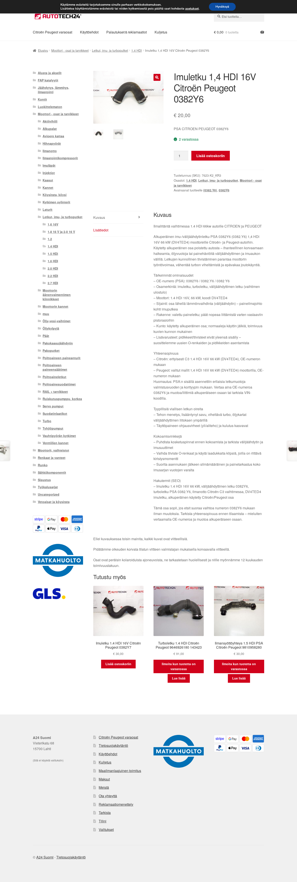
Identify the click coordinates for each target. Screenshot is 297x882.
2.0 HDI (53, 268)
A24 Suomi (44, 857)
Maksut (104, 779)
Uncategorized (48, 494)
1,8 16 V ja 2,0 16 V (61, 231)
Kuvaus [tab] (99, 217)
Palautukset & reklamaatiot (126, 32)
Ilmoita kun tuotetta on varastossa (179, 666)
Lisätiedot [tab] (100, 230)
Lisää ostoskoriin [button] (118, 664)
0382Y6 (224, 190)
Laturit (47, 209)
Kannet (48, 187)
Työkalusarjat (48, 487)
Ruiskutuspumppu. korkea (62, 399)
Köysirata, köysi (55, 195)
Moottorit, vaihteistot (53, 450)
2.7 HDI (53, 283)
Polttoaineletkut (54, 377)
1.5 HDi (53, 253)
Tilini (102, 821)
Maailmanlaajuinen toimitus (120, 770)
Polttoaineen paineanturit (61, 358)
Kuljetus (161, 32)
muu (46, 314)
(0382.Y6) (210, 190)
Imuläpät (49, 165)
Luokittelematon (50, 107)
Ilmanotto (50, 151)
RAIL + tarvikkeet (55, 391)
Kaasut (48, 180)
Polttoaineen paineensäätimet (55, 367)
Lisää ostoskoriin (210, 155)
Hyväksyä (222, 7)
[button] (157, 77)
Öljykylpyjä (51, 328)
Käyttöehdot (89, 32)
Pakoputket (51, 350)
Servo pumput (53, 406)
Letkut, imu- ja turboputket (110, 50)
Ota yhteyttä (108, 795)
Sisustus (44, 480)
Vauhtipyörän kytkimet (59, 436)
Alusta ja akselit (50, 73)
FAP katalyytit (48, 80)
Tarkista (105, 812)
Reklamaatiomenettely (116, 804)
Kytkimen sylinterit (56, 202)
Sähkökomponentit (52, 472)
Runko (43, 465)
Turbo (47, 421)
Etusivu (43, 50)
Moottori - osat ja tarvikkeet (70, 50)
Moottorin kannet (55, 306)
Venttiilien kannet (55, 443)
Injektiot (49, 173)
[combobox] (239, 16)
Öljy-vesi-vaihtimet (56, 321)
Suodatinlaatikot (55, 413)
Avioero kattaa (53, 136)
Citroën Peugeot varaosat (52, 32)
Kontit (42, 99)
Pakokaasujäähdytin (58, 343)
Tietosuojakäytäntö (113, 745)
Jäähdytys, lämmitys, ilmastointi (53, 89)
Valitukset (106, 829)
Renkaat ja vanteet (51, 457)
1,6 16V (53, 224)
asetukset (192, 9)
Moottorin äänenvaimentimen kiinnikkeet (57, 294)
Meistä (104, 787)
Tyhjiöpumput (53, 428)
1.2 (50, 239)
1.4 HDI (136, 50)
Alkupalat (50, 128)
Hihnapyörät (52, 143)
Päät (46, 336)
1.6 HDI (53, 261)
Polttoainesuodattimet (59, 384)
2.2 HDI (53, 276)
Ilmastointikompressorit (60, 158)
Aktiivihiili (50, 121)
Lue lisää (178, 678)
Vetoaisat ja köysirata (54, 502)
